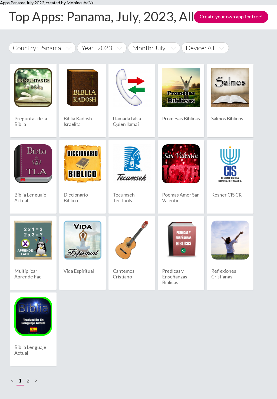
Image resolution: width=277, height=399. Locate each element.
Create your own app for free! (231, 16)
